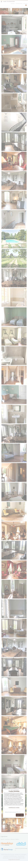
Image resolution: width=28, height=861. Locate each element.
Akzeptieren (20, 815)
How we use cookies (14, 807)
